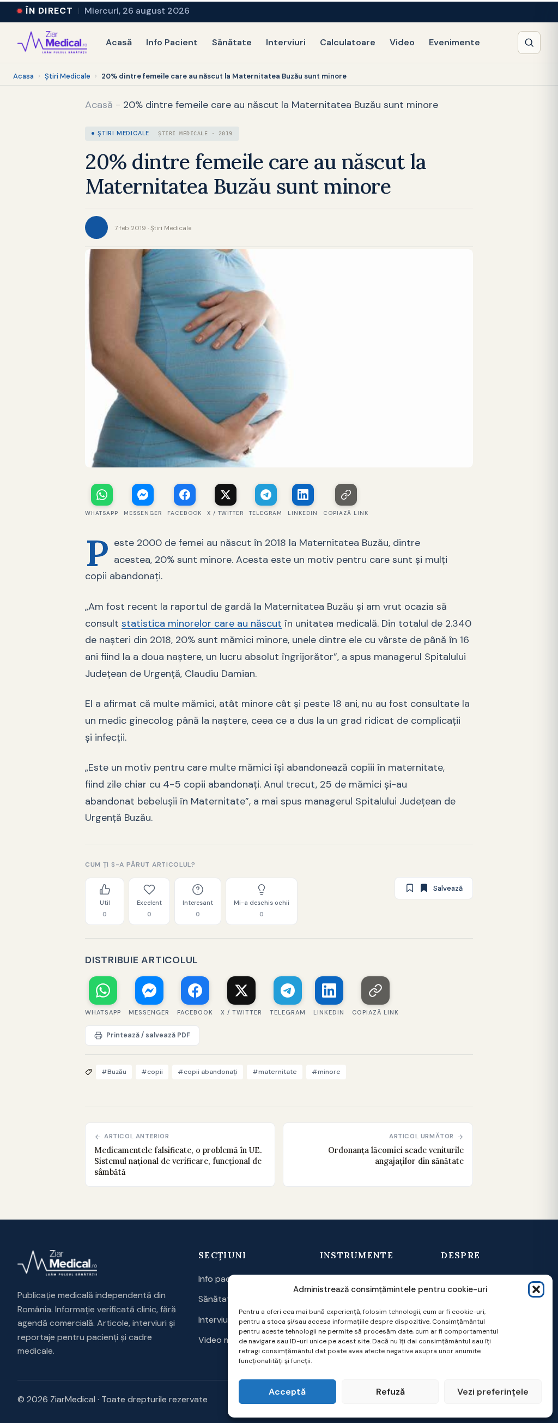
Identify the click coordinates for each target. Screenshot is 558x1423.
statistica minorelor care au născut (202, 623)
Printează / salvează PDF (148, 1035)
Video (402, 42)
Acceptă (287, 1391)
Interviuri (286, 42)
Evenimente (454, 42)
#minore (326, 1071)
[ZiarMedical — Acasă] (52, 42)
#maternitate (274, 1071)
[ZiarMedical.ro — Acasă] (57, 1263)
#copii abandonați (208, 1071)
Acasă (119, 42)
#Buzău (113, 1071)
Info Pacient (172, 42)
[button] (536, 1289)
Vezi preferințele (493, 1391)
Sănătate (232, 42)
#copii (152, 1071)
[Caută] (529, 42)
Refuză (390, 1391)
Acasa (23, 76)
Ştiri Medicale (67, 76)
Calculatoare (347, 42)
